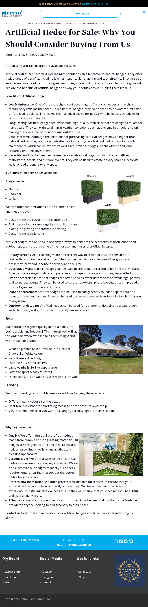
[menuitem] (18, 572)
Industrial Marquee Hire (95, 3)
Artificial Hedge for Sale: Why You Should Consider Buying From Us (65, 23)
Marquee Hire (12, 571)
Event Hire (10, 577)
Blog (19, 23)
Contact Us (85, 571)
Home (8, 23)
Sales (7, 582)
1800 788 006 (81, 13)
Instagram (47, 577)
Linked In (46, 582)
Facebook (47, 571)
